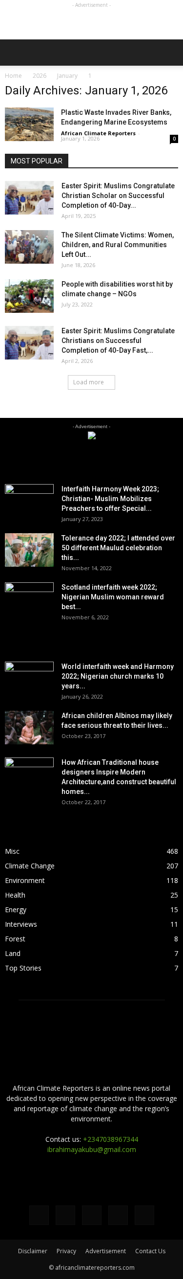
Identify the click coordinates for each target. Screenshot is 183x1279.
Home (13, 76)
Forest (15, 938)
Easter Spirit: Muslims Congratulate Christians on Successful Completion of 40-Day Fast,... (118, 340)
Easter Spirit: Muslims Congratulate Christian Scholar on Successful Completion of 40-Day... (118, 195)
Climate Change (30, 865)
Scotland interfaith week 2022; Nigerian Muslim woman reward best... (112, 597)
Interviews (21, 924)
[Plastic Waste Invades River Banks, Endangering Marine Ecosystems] (29, 124)
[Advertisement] (92, 22)
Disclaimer (32, 1251)
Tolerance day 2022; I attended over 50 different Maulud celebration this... (118, 547)
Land (12, 953)
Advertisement (105, 1251)
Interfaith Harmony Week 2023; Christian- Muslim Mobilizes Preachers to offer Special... (110, 498)
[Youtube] (144, 1215)
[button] (169, 52)
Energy (15, 909)
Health (15, 895)
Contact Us (150, 1251)
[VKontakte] (118, 1215)
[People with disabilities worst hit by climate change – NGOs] (29, 296)
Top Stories (23, 968)
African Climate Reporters (98, 133)
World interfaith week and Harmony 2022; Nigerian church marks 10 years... (117, 676)
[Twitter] (65, 1215)
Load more (88, 382)
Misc (12, 851)
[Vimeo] (92, 1215)
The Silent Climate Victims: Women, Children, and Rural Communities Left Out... (117, 244)
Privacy (66, 1251)
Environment (25, 880)
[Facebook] (39, 1215)
